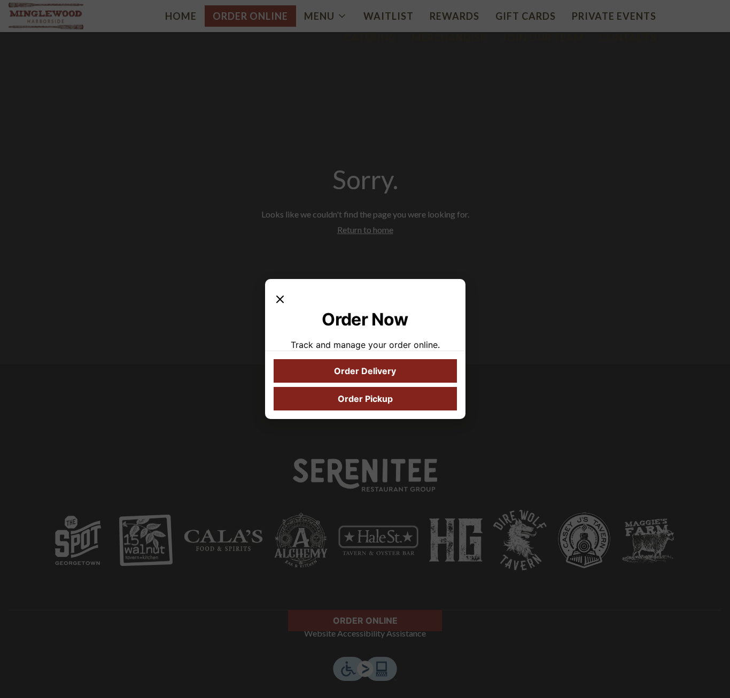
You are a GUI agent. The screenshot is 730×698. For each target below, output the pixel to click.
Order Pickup (365, 398)
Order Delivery (365, 371)
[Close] (280, 298)
